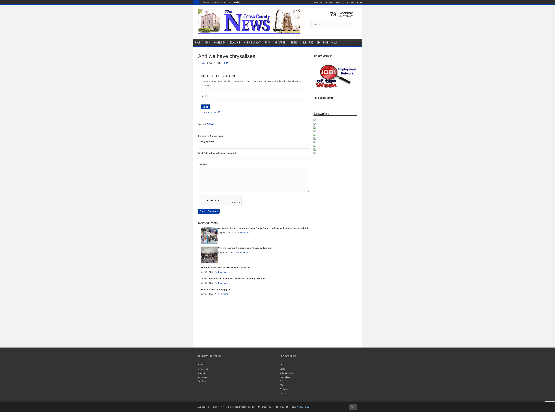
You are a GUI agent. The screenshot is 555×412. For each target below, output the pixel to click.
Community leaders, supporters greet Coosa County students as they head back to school (263, 228)
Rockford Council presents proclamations (220, 2)
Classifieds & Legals (327, 42)
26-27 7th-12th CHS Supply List (216, 289)
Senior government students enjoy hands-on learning (244, 248)
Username (206, 86)
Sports (283, 369)
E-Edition (328, 2)
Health (283, 393)
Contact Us (317, 2)
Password (206, 96)
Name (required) (206, 141)
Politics (283, 381)
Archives (350, 2)
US (281, 364)
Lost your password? (210, 112)
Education (235, 42)
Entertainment (286, 373)
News (207, 42)
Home (197, 42)
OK (352, 407)
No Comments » (242, 233)
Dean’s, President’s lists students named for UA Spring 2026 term (233, 278)
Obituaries (279, 42)
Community (219, 42)
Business (284, 389)
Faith (267, 42)
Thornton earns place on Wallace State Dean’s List (226, 267)
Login (206, 107)
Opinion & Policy (252, 42)
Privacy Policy (302, 407)
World (282, 385)
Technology (285, 377)
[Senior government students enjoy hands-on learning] (209, 254)
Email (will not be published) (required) (217, 153)
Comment (202, 164)
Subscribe (340, 2)
